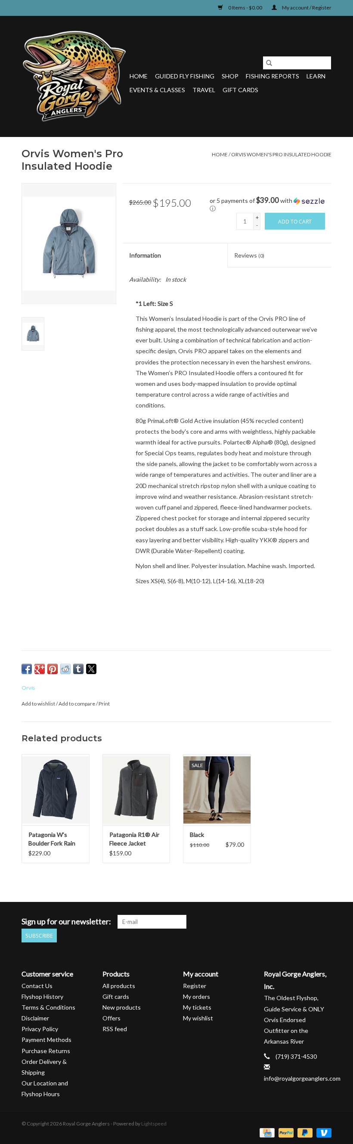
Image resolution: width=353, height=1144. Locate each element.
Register (194, 985)
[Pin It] (52, 669)
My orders (196, 996)
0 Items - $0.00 (245, 7)
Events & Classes (157, 89)
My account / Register (306, 7)
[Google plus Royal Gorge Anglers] (294, 922)
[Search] (269, 63)
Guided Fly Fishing (184, 76)
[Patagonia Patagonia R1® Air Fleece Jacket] (136, 789)
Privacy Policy (40, 1028)
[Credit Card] (266, 1132)
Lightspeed (154, 1123)
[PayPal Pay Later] (303, 1132)
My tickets (197, 1007)
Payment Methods (46, 1039)
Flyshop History (42, 996)
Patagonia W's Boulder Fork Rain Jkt (51, 839)
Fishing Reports (272, 76)
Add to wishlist (39, 703)
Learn (316, 76)
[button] (270, 204)
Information (145, 255)
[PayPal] (285, 1132)
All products (118, 985)
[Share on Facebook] (27, 669)
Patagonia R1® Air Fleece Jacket (134, 839)
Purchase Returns (46, 1050)
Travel (203, 89)
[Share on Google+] (39, 669)
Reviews (249, 255)
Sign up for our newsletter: (66, 921)
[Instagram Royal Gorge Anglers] (324, 922)
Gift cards (240, 89)
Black (197, 834)
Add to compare (77, 703)
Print (104, 703)
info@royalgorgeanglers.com (302, 1078)
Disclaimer (35, 1018)
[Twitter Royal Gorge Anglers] (279, 922)
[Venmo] (322, 1132)
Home (139, 76)
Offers (111, 1018)
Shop (230, 76)
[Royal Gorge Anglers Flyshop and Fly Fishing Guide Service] (74, 76)
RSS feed (114, 1028)
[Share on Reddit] (65, 669)
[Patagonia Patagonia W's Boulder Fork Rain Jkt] (56, 789)
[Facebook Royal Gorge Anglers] (264, 922)
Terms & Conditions (48, 1007)
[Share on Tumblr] (78, 669)
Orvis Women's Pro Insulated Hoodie (281, 154)
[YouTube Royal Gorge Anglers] (309, 922)
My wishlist (198, 1018)
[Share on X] (91, 669)
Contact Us (37, 985)
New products (121, 1007)
